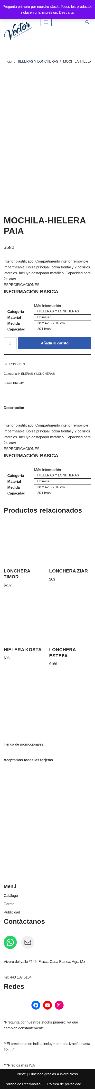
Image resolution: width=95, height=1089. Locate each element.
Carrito (9, 904)
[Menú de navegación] (46, 22)
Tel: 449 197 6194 (17, 977)
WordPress (69, 1074)
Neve (21, 1074)
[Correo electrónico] (27, 942)
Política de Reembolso (22, 1084)
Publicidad (12, 912)
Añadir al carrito (54, 343)
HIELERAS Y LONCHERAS (37, 61)
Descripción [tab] (14, 408)
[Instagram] (59, 1005)
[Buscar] (87, 22)
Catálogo (11, 895)
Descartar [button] (67, 12)
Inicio (8, 61)
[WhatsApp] (10, 942)
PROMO (18, 383)
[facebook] (35, 1005)
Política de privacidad (64, 1084)
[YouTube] (47, 1005)
